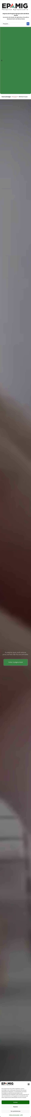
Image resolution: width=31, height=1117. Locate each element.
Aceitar (15, 1102)
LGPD (21, 1115)
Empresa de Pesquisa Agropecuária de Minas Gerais (16, 14)
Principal (14, 97)
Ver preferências (15, 1111)
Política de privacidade (14, 1115)
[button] (28, 1084)
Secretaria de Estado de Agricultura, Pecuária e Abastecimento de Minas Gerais (16, 18)
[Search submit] (28, 23)
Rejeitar (15, 1107)
